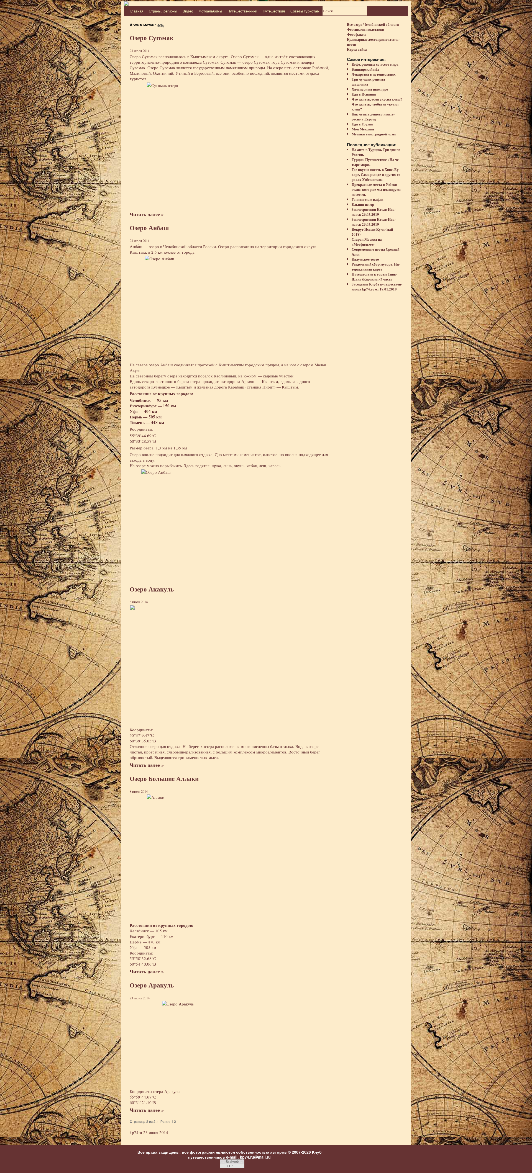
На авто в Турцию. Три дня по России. (376, 152)
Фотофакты (356, 34)
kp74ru (136, 1132)
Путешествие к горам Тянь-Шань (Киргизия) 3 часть (374, 276)
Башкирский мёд (365, 69)
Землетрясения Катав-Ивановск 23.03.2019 (374, 222)
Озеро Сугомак (151, 37)
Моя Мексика (363, 129)
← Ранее (163, 1121)
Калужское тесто (365, 259)
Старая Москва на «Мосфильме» (367, 241)
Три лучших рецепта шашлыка (368, 81)
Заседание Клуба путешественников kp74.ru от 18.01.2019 (377, 286)
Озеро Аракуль (152, 985)
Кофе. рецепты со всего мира (375, 64)
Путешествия (274, 11)
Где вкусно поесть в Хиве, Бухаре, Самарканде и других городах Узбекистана (376, 174)
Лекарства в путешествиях (374, 74)
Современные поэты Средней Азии (375, 251)
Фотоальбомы (210, 11)
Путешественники (242, 11)
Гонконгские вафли (367, 199)
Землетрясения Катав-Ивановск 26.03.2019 (374, 212)
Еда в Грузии (362, 124)
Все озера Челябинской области (373, 24)
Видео (188, 11)
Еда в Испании (364, 94)
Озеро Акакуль (152, 589)
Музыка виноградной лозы (374, 134)
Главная (136, 11)
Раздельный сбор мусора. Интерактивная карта (376, 266)
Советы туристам (304, 11)
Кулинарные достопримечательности (373, 42)
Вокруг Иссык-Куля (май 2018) (372, 232)
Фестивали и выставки (365, 29)
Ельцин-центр (363, 204)
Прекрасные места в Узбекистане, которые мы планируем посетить (376, 189)
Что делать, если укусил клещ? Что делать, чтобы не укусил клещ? (377, 104)
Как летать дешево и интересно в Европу (373, 116)
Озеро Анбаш (149, 227)
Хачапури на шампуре (370, 89)
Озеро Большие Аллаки (164, 778)
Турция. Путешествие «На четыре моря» (376, 162)
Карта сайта (357, 49)
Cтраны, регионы (163, 11)
